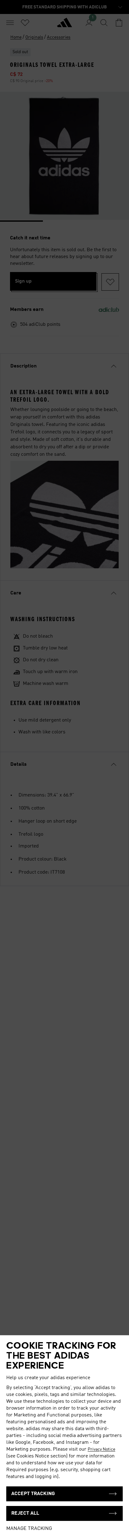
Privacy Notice (101, 1449)
